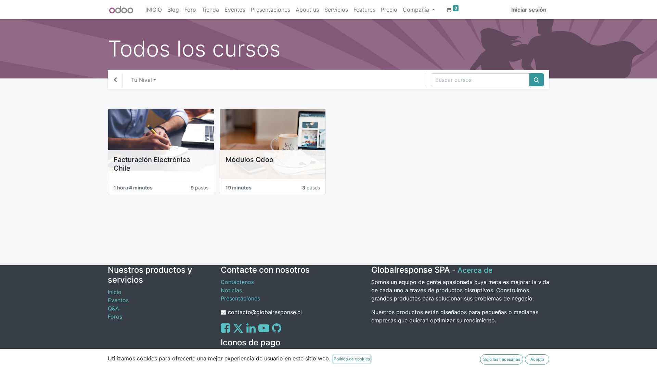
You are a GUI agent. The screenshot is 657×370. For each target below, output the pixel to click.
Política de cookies (352, 358)
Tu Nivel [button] (141, 79)
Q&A (113, 308)
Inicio (114, 291)
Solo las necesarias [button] (501, 359)
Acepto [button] (537, 359)
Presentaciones (240, 298)
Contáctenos (237, 282)
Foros (115, 316)
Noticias (231, 290)
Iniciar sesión (528, 9)
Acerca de (475, 270)
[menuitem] (154, 9)
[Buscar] (536, 79)
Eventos (118, 300)
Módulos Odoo (249, 160)
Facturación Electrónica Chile (152, 164)
